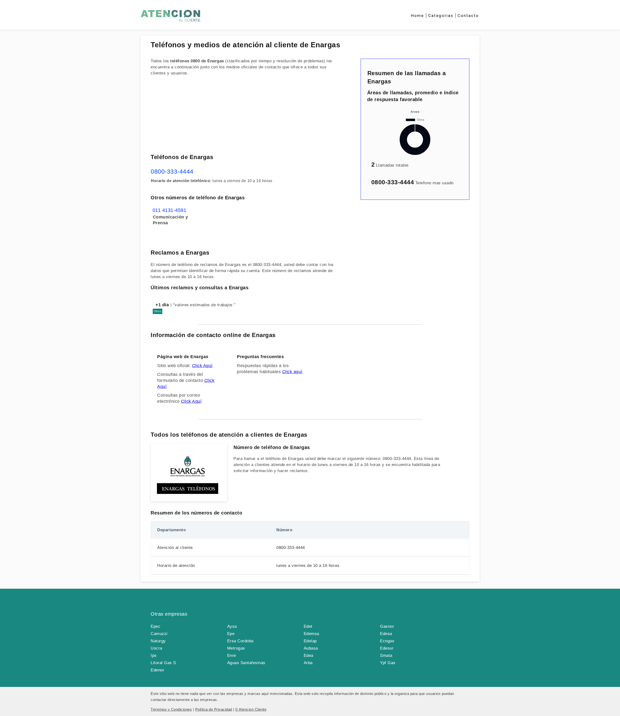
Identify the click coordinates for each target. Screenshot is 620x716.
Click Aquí (202, 365)
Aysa (232, 626)
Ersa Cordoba (240, 641)
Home (417, 15)
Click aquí (292, 371)
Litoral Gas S (163, 662)
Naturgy (158, 641)
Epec (155, 626)
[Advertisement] (246, 114)
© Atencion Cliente (250, 709)
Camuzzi (159, 633)
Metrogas (236, 648)
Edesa (386, 633)
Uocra (156, 648)
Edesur (387, 648)
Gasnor (387, 626)
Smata (386, 655)
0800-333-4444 (172, 171)
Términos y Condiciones (171, 709)
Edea (308, 655)
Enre (231, 655)
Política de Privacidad (213, 709)
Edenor (157, 670)
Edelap (310, 641)
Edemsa (311, 633)
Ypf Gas (387, 662)
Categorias (440, 15)
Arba (308, 662)
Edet (308, 626)
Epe (231, 633)
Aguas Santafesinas (246, 662)
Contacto (468, 15)
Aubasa (311, 648)
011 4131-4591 (169, 210)
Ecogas (387, 641)
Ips (154, 655)
